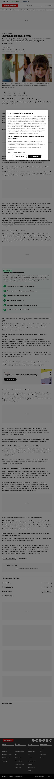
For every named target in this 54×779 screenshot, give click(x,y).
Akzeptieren (35, 156)
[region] (27, 135)
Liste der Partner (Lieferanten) (16, 152)
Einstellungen (19, 156)
